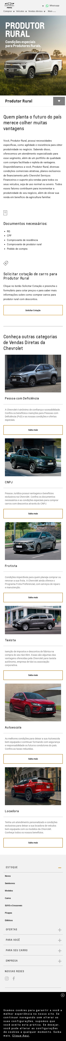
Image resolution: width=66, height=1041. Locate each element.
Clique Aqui (20, 1035)
